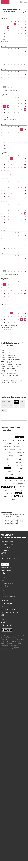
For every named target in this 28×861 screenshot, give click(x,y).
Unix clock (5, 593)
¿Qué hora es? (5, 641)
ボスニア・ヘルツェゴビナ (17, 480)
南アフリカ (8, 496)
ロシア (18, 493)
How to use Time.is (8, 609)
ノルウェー (9, 471)
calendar (14, 10)
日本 (16, 496)
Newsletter (5, 586)
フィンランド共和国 (8, 474)
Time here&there (7, 544)
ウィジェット (5, 580)
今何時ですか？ (16, 647)
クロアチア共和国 (19, 453)
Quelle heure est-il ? (15, 641)
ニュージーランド (17, 468)
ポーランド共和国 (17, 484)
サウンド (4, 573)
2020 (5, 19)
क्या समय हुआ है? (20, 639)
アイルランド (9, 437)
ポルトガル (7, 484)
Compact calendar (7, 567)
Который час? (18, 643)
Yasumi (13, 381)
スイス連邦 (19, 456)
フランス (20, 474)
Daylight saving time (9, 90)
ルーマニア (10, 493)
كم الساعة (3, 643)
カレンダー (4, 564)
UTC (2, 590)
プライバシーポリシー (8, 625)
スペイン (19, 459)
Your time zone (6, 547)
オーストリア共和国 (10, 449)
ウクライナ (9, 443)
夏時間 (3, 553)
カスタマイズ (5, 600)
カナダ (21, 450)
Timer (3, 561)
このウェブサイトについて (9, 612)
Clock (3, 556)
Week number (6, 570)
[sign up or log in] (21, 2)
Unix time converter (8, 596)
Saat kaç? (4, 649)
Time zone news (7, 583)
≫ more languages (6, 650)
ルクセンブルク (18, 490)
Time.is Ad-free (6, 603)
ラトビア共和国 (20, 487)
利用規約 (4, 622)
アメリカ (19, 437)
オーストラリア (18, 446)
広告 (2, 619)
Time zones (5, 550)
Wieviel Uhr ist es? (6, 647)
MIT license (11, 382)
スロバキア (9, 462)
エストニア (18, 443)
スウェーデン (9, 459)
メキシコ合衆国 (8, 487)
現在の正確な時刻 (7, 541)
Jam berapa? (14, 645)
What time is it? (5, 639)
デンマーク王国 (9, 465)
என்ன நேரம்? (11, 649)
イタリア (23, 12)
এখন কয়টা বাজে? (10, 643)
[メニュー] (25, 2)
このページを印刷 (8, 522)
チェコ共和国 (18, 462)
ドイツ (7, 468)
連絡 (2, 615)
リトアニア (8, 490)
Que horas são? (5, 645)
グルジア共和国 (9, 456)
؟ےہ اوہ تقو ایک (18, 649)
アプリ (3, 577)
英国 (21, 496)
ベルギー (4, 480)
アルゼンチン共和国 (9, 440)
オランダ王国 (7, 446)
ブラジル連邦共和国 (14, 478)
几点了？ (13, 639)
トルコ (19, 465)
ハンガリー (18, 471)
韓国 (13, 499)
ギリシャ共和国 (7, 453)
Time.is (5, 2)
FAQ (2, 606)
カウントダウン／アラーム (9, 559)
